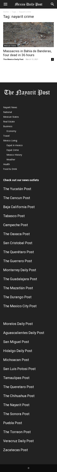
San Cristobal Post (17, 243)
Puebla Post (12, 423)
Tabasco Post (14, 216)
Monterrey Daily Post (19, 270)
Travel (6, 135)
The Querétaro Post (18, 252)
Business (7, 126)
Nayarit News (10, 107)
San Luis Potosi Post (19, 369)
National (7, 112)
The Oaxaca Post (16, 234)
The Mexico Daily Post (13, 59)
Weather (10, 159)
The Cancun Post (16, 198)
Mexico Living (10, 140)
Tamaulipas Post (16, 378)
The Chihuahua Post (19, 396)
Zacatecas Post (15, 450)
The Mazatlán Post (18, 288)
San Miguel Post (16, 342)
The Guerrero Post (17, 261)
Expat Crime (12, 149)
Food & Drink (10, 168)
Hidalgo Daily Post (17, 351)
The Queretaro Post (18, 387)
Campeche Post (15, 225)
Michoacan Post (16, 360)
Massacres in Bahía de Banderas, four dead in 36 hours (27, 53)
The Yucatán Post (17, 189)
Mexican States (10, 46)
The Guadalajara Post (20, 279)
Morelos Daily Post (18, 324)
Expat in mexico (14, 145)
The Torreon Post (17, 432)
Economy (11, 131)
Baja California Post (19, 207)
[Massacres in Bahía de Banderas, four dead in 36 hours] (28, 34)
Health (6, 164)
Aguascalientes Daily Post (23, 333)
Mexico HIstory (14, 154)
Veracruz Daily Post (18, 441)
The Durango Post (17, 297)
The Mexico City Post (20, 306)
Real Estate (9, 121)
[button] (5, 4)
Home (6, 11)
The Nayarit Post (16, 405)
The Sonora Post (16, 414)
